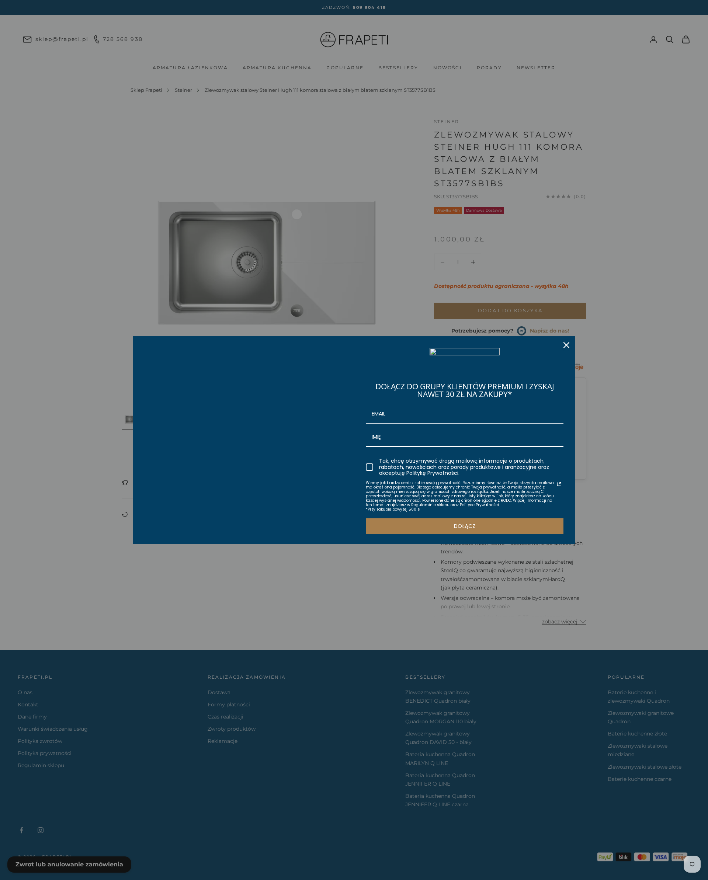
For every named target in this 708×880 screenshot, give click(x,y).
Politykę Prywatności (432, 473)
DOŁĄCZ (464, 526)
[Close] (566, 345)
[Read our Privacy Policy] (559, 484)
